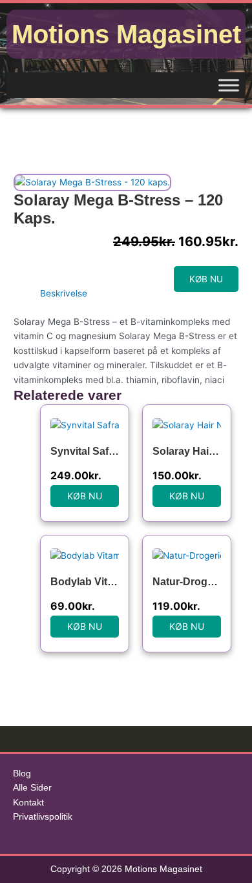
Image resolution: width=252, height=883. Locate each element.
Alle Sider (32, 788)
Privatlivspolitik (42, 817)
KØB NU (206, 279)
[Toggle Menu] (228, 85)
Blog (22, 773)
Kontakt (28, 802)
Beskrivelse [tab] (63, 293)
